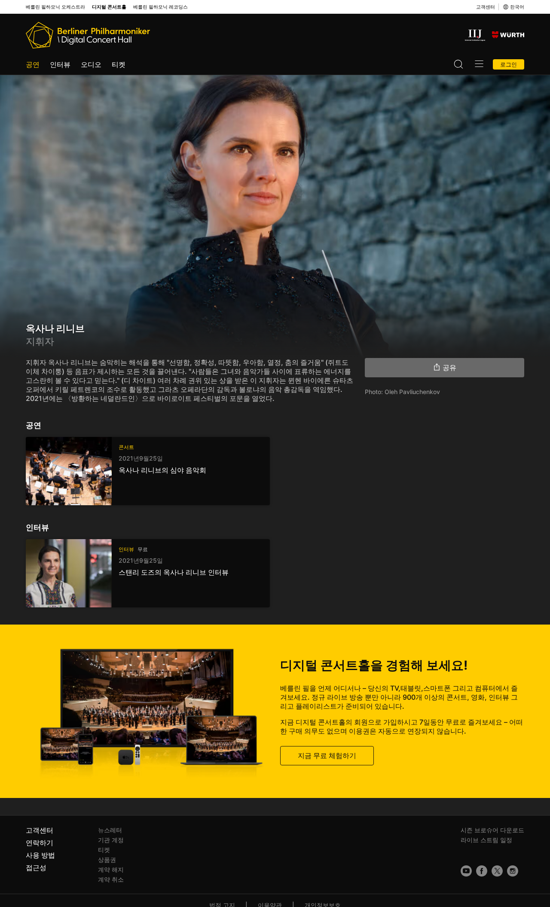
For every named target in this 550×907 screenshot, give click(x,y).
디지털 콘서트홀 (109, 7)
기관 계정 (111, 839)
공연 (33, 64)
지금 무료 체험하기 (327, 755)
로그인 (508, 64)
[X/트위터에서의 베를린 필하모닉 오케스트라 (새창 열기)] (497, 871)
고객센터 (485, 6)
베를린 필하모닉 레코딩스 (160, 7)
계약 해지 (111, 869)
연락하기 (39, 842)
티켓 (118, 64)
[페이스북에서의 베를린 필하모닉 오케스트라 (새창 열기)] (481, 871)
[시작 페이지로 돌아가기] (88, 35)
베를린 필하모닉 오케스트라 (55, 7)
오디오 (91, 64)
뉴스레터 (110, 830)
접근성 (36, 867)
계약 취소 (111, 879)
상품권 (107, 859)
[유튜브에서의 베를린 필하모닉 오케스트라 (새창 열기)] (466, 871)
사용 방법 (40, 855)
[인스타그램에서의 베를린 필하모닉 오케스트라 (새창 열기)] (512, 871)
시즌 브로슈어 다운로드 (492, 830)
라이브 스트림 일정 (486, 839)
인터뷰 (60, 64)
